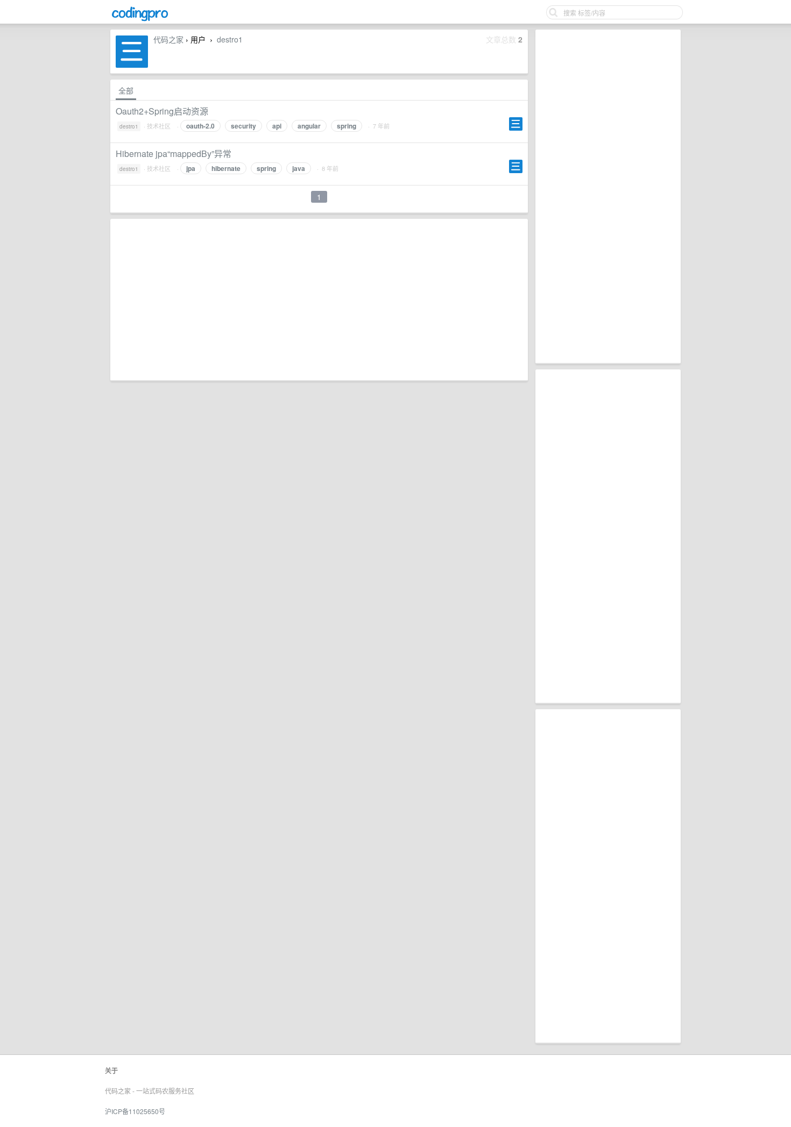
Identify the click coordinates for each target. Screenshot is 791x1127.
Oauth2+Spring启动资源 (162, 111)
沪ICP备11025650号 (135, 1111)
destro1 (230, 39)
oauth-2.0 (200, 126)
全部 (125, 90)
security (243, 126)
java (298, 168)
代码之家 (168, 39)
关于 (111, 1070)
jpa (190, 168)
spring (346, 126)
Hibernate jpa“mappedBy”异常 (173, 153)
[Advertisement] (608, 196)
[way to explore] (140, 19)
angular (309, 126)
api (276, 126)
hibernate (226, 168)
